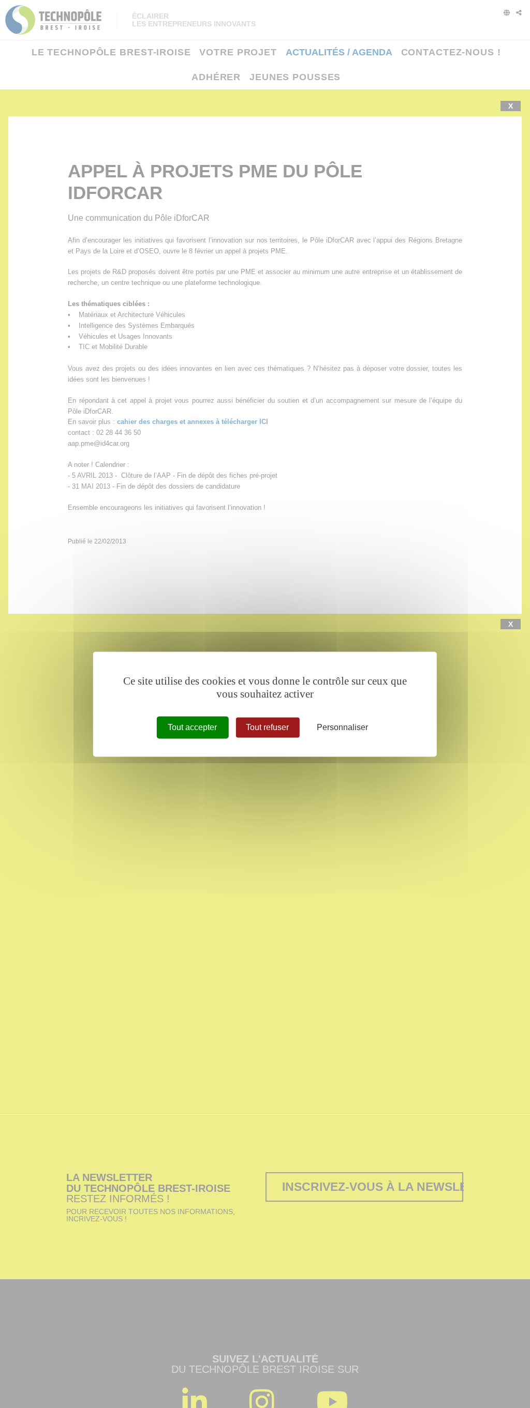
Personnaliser (342, 727)
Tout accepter (192, 727)
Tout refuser (267, 727)
